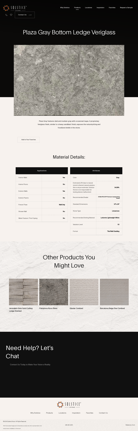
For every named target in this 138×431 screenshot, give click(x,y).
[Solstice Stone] (15, 8)
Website (128, 425)
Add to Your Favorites (28, 140)
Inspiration (100, 7)
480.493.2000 (69, 425)
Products (77, 7)
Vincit (133, 425)
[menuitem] (65, 8)
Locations (88, 7)
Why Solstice (64, 7)
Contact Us (22, 15)
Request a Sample (126, 7)
